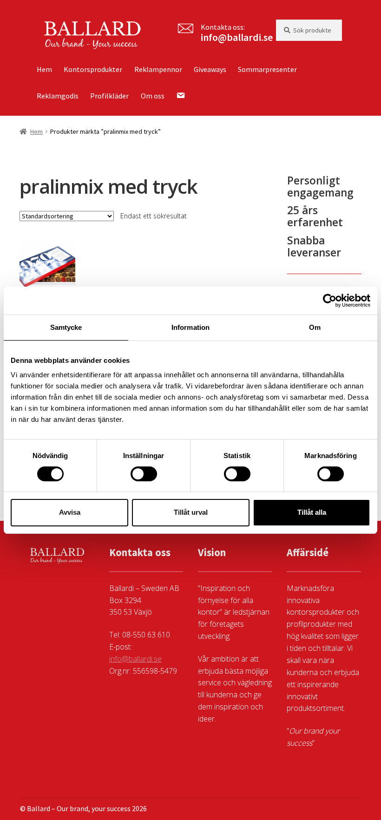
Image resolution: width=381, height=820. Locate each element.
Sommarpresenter (267, 69)
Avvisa (69, 512)
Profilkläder (109, 95)
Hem (44, 69)
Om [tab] (315, 327)
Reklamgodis (58, 95)
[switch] (144, 473)
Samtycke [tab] (66, 327)
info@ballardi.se (237, 37)
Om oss (152, 95)
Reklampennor (158, 69)
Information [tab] (190, 327)
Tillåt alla (311, 512)
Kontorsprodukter (93, 69)
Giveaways (210, 69)
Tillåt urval (191, 512)
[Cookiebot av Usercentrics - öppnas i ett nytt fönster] (329, 300)
